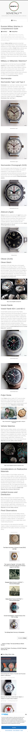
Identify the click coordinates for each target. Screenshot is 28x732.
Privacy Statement (16, 730)
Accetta (14, 727)
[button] (26, 714)
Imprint (21, 730)
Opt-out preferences (8, 730)
